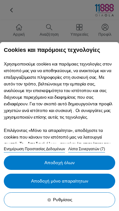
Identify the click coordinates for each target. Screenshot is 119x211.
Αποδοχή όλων (59, 162)
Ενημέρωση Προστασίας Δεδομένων (34, 149)
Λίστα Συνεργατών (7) (86, 149)
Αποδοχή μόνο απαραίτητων (59, 180)
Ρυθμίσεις (62, 199)
